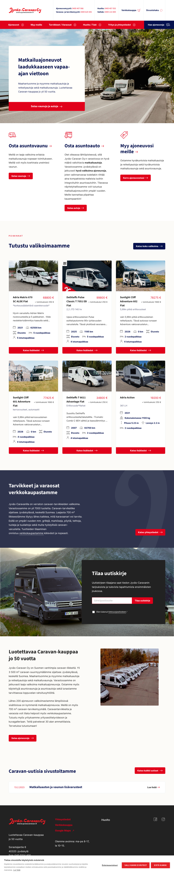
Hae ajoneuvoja (156, 24)
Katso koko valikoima (147, 246)
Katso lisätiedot (31, 350)
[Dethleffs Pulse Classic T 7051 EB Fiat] (87, 276)
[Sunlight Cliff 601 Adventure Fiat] (33, 376)
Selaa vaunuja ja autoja (44, 106)
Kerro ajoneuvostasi (133, 178)
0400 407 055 (110, 8)
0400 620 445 (86, 12)
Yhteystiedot (63, 819)
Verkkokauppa (129, 10)
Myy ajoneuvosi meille (137, 149)
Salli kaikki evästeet (136, 865)
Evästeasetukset (110, 865)
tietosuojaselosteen (117, 611)
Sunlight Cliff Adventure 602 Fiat (128, 301)
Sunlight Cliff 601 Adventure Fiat (21, 402)
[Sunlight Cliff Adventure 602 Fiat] (140, 276)
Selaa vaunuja (18, 176)
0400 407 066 (77, 8)
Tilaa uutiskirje (142, 600)
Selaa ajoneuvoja (20, 738)
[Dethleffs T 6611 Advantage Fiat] (87, 376)
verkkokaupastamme (31, 533)
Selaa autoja (73, 208)
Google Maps (63, 830)
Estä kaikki (160, 865)
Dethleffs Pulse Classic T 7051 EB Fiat (76, 301)
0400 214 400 (110, 12)
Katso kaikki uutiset (148, 770)
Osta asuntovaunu (28, 146)
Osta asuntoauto (82, 146)
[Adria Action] (140, 376)
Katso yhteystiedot (148, 532)
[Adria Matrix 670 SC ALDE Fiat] (33, 276)
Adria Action (127, 397)
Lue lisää (16, 870)
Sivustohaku (152, 10)
